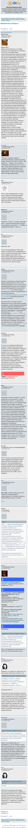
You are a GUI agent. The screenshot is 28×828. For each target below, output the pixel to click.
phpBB (8, 827)
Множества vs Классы (9, 23)
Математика (12, 819)
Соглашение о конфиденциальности (10, 825)
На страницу (3, 28)
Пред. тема (3, 32)
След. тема (8, 32)
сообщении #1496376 (11, 730)
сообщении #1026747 (13, 633)
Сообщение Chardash (7, 582)
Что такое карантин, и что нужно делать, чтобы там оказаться (12, 615)
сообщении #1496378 (15, 781)
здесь (9, 611)
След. (11, 28)
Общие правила (22, 825)
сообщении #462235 (15, 675)
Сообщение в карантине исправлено (12, 620)
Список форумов (5, 819)
